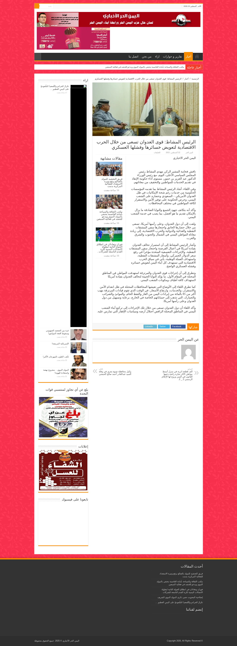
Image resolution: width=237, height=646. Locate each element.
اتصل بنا (133, 56)
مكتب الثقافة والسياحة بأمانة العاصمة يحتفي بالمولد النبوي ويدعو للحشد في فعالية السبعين (144, 67)
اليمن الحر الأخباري (71, 641)
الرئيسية (195, 79)
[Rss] (62, 6)
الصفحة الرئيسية (197, 56)
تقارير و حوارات (172, 56)
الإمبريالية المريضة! (60, 343)
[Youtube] (56, 6)
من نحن (147, 56)
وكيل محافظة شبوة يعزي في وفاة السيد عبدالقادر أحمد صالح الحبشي (115, 371)
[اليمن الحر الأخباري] (118, 19)
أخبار (188, 56)
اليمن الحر (189, 152)
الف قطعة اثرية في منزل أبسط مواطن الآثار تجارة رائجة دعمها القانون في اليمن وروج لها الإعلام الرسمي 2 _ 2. (177, 374)
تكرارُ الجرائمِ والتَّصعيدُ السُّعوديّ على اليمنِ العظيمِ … (179, 602)
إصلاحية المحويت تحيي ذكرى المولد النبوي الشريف (180, 597)
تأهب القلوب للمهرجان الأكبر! (56, 356)
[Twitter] (59, 6)
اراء (157, 56)
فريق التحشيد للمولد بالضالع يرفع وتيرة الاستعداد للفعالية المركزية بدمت (111, 182)
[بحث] (36, 6)
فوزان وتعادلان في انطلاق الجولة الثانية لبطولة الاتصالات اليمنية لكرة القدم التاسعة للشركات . (109, 248)
